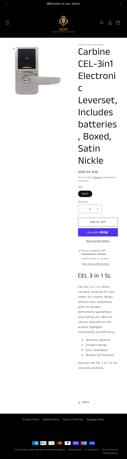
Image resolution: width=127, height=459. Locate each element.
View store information (95, 264)
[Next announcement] (120, 3)
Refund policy (75, 449)
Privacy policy (92, 449)
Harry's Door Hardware (33, 449)
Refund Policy (51, 419)
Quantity (83, 202)
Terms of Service (73, 419)
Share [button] (85, 402)
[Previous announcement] (6, 3)
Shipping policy (110, 453)
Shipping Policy (95, 419)
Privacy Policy (31, 419)
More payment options (98, 241)
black (85, 194)
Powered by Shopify (55, 449)
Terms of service (110, 449)
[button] (8, 23)
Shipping (97, 177)
